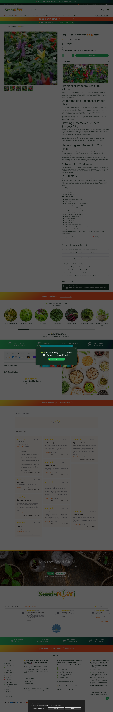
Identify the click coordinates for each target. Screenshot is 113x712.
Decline (73, 708)
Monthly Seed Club (59, 353)
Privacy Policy (58, 705)
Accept (56, 708)
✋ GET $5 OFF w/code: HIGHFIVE (56, 359)
